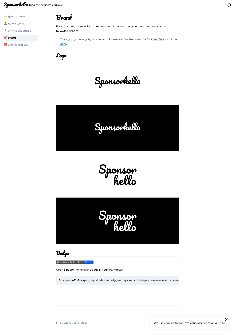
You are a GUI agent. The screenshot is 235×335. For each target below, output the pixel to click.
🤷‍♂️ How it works (14, 23)
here (63, 43)
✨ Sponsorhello (14, 16)
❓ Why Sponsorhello (17, 30)
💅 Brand (10, 37)
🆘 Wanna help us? (16, 44)
